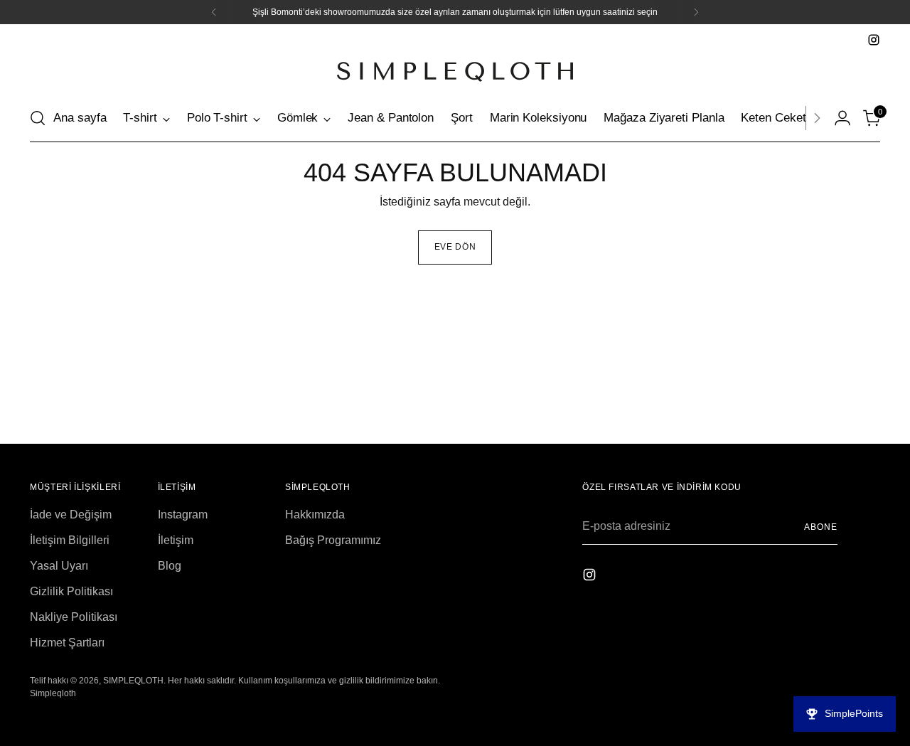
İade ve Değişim (71, 514)
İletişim (175, 540)
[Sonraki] (817, 118)
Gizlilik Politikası (71, 591)
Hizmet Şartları (67, 642)
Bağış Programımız (333, 540)
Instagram (183, 514)
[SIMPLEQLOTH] (455, 72)
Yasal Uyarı (59, 566)
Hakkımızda (315, 514)
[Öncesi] (214, 12)
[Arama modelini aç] (37, 118)
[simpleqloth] (873, 39)
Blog (169, 566)
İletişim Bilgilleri (69, 540)
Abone (820, 527)
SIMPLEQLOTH (133, 681)
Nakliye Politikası (73, 617)
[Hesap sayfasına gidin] (842, 118)
